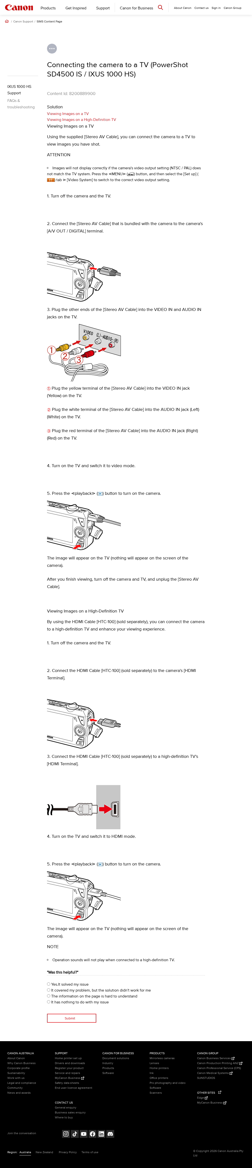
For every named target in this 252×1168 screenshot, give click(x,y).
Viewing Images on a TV (68, 113)
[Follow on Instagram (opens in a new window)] (66, 1134)
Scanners (156, 1093)
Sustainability (16, 1073)
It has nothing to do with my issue (79, 1002)
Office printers (159, 1078)
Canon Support (23, 22)
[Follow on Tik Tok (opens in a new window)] (75, 1134)
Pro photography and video (168, 1083)
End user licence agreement (73, 1088)
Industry (107, 1063)
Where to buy (64, 1117)
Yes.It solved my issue (69, 984)
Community (15, 1088)
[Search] (160, 7)
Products (48, 8)
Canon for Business (136, 8)
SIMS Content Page (49, 22)
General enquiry (65, 1108)
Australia (25, 1152)
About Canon (16, 1058)
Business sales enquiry (70, 1112)
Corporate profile (18, 1068)
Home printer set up (68, 1058)
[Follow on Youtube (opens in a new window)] (84, 1134)
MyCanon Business (68, 1078)
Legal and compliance (21, 1083)
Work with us (16, 1078)
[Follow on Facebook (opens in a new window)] (92, 1134)
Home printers (159, 1068)
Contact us (201, 8)
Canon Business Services (214, 1058)
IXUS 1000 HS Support (19, 90)
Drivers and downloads (70, 1063)
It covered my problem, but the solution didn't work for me (100, 990)
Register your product (69, 1068)
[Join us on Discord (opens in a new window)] (110, 1134)
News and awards (19, 1093)
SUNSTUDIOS (206, 1078)
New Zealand (44, 1152)
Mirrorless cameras (162, 1058)
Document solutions (115, 1058)
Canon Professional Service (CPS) (219, 1068)
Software (108, 1073)
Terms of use (89, 1152)
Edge (201, 1098)
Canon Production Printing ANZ (218, 1063)
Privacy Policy (68, 1152)
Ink (152, 1073)
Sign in (216, 8)
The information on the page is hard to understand (93, 996)
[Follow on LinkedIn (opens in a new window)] (101, 1134)
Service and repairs (67, 1073)
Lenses (154, 1063)
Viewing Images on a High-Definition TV (81, 119)
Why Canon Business (21, 1063)
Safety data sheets (67, 1083)
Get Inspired (75, 8)
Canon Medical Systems (213, 1073)
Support (103, 8)
